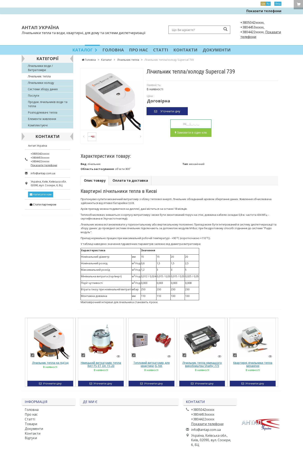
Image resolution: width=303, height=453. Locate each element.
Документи (217, 50)
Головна (113, 50)
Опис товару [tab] (95, 180)
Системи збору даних (43, 89)
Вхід (277, 3)
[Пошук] (225, 29)
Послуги (33, 95)
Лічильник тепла (39, 76)
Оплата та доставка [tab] (130, 180)
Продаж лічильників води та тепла (47, 104)
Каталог (83, 50)
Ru (268, 3)
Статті (160, 50)
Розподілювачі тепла (42, 112)
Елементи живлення (42, 119)
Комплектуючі (38, 125)
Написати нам (42, 194)
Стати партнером (44, 204)
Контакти (185, 50)
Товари (31, 424)
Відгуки (31, 438)
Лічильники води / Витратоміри (40, 68)
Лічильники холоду (41, 83)
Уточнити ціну (168, 111)
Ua (263, 3)
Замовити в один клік (191, 132)
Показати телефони (263, 11)
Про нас (138, 50)
